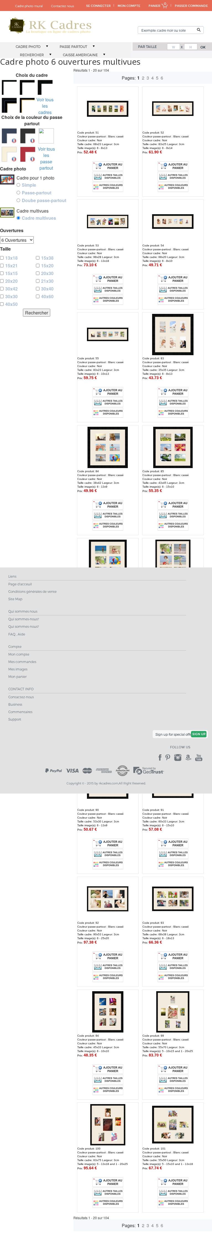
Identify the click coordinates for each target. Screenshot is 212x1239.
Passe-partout (36, 192)
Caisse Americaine (80, 55)
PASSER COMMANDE (191, 6)
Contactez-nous (21, 697)
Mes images (17, 669)
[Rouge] (28, 154)
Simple (29, 185)
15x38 (47, 258)
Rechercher (32, 55)
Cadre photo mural (29, 6)
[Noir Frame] (9, 87)
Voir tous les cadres (45, 105)
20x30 (47, 273)
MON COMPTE (129, 6)
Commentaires (20, 712)
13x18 (11, 258)
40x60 (47, 296)
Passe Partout (73, 46)
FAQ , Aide (16, 634)
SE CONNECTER (98, 6)
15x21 (11, 265)
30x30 (11, 296)
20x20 (11, 281)
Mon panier (17, 676)
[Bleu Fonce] (9, 136)
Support (14, 719)
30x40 (47, 289)
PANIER (155, 6)
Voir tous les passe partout (46, 158)
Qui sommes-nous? (23, 619)
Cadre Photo (28, 46)
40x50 (11, 304)
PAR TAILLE (147, 46)
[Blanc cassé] (9, 154)
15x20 (47, 265)
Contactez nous (62, 6)
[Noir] (28, 136)
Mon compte (18, 654)
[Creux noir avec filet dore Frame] (9, 105)
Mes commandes (22, 662)
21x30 (47, 281)
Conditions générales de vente (32, 591)
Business (15, 704)
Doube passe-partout (44, 200)
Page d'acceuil (20, 584)
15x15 (11, 273)
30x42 (11, 289)
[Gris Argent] (46, 136)
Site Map (15, 599)
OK (202, 47)
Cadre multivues (39, 218)
